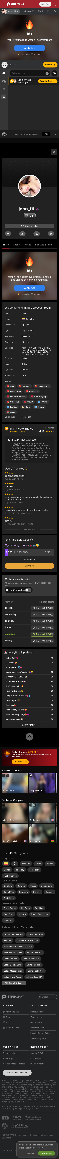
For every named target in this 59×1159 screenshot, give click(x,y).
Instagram (26, 417)
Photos (43, 11)
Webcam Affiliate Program (14, 1064)
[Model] (54, 152)
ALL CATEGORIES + (14, 983)
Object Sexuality (18, 397)
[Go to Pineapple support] (5, 1126)
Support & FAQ (36, 1053)
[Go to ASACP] (17, 1118)
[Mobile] (14, 863)
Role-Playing (40, 397)
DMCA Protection (38, 1064)
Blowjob (26, 386)
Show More (28, 725)
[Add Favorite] (5, 65)
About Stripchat (12, 1012)
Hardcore (33, 391)
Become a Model (10, 1053)
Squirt (30, 402)
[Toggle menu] (3, 4)
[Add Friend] (36, 233)
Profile (5, 244)
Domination (15, 391)
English (45, 997)
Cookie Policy (36, 1148)
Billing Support (36, 1058)
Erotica (13, 407)
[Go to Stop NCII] (19, 1126)
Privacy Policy (36, 1012)
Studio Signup (9, 1058)
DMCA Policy (36, 1022)
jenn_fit (6, 853)
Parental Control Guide (40, 1033)
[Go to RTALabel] (6, 1118)
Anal (12, 386)
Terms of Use (36, 1017)
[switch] (28, 590)
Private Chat (46, 81)
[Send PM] (51, 233)
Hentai (41, 407)
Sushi (12, 412)
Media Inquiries (12, 1028)
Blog (8, 1017)
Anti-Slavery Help (38, 1038)
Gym (27, 407)
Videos (29, 11)
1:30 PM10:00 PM (41, 608)
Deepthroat (44, 386)
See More (28, 529)
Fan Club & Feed (43, 244)
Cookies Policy (37, 1028)
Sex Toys (14, 402)
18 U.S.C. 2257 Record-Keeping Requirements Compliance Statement (27, 1136)
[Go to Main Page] (18, 4)
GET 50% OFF (20, 762)
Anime (44, 402)
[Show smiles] (47, 73)
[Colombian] (6, 863)
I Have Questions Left (17, 1072)
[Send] (54, 73)
